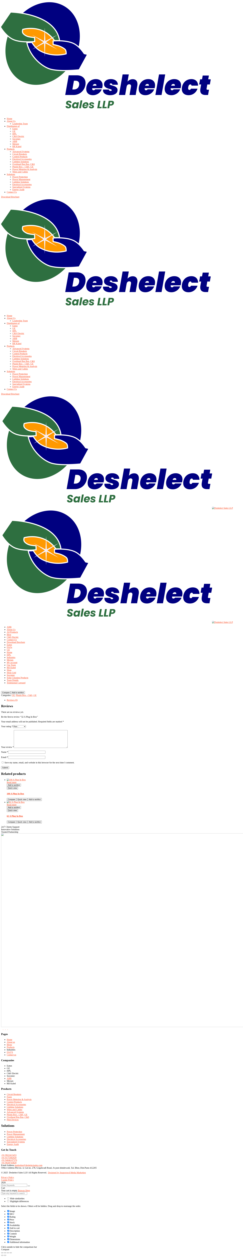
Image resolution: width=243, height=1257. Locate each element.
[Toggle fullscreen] (5, 1252)
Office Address (8, 1168)
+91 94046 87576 (9, 1160)
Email (4, 757)
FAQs (9, 647)
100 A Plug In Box (15, 793)
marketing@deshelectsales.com (28, 1165)
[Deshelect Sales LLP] (106, 508)
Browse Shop (24, 1190)
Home (9, 652)
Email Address (8, 1165)
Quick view (12, 788)
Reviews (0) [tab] (12, 700)
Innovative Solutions (10, 829)
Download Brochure (16, 642)
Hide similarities (17, 1198)
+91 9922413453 (8, 1155)
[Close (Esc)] (11, 1252)
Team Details (12, 680)
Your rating (7, 726)
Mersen (10, 660)
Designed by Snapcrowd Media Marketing (67, 1172)
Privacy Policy (7, 1177)
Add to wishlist (18, 693)
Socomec (11, 675)
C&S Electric (13, 637)
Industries (11, 657)
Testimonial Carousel (16, 683)
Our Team (11, 665)
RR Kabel (11, 667)
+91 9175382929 (8, 1157)
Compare (6, 693)
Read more (11, 782)
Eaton (9, 645)
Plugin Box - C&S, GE (26, 695)
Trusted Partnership (9, 832)
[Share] (8, 1252)
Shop (9, 670)
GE (8, 650)
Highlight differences (19, 1201)
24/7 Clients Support (10, 827)
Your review (7, 747)
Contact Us (12, 639)
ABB (9, 627)
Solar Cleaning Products (17, 677)
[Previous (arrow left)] (2, 1255)
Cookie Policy (7, 1180)
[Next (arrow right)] (5, 1255)
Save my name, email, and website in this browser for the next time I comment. (39, 762)
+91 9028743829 (8, 1163)
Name (4, 752)
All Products (12, 632)
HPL (9, 655)
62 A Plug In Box (15, 816)
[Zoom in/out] (2, 1252)
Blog (9, 634)
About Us (11, 629)
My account (12, 662)
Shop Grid (11, 672)
